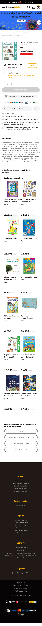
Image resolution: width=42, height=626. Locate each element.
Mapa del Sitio (21, 583)
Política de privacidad (20, 525)
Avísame (32, 66)
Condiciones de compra (20, 523)
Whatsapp (20, 550)
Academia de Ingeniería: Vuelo (27, 317)
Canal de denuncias (20, 530)
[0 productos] (38, 8)
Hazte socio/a (20, 506)
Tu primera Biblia (10, 238)
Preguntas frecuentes (20, 520)
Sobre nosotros (20, 481)
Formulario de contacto (20, 547)
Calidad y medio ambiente (20, 483)
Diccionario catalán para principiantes (28, 356)
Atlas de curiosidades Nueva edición (12, 395)
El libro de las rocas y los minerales (28, 200)
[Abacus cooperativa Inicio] (13, 8)
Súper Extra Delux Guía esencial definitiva (12, 200)
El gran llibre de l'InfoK (29, 238)
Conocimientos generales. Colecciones (12, 35)
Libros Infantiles (6, 33)
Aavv (21, 47)
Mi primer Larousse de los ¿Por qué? (12, 356)
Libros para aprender (19, 33)
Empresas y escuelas (20, 491)
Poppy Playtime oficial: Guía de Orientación (29, 395)
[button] (33, 7)
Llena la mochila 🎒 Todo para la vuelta (21, 2)
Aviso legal (20, 533)
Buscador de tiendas (20, 486)
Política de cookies (20, 528)
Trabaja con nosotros (20, 489)
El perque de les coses (29, 277)
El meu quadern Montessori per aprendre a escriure (11, 279)
